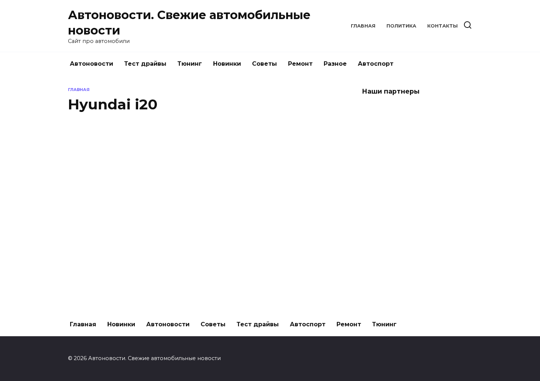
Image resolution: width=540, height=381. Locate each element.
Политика (401, 26)
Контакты (442, 26)
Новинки (227, 63)
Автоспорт (375, 63)
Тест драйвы (145, 63)
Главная (363, 26)
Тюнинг (189, 63)
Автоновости (91, 63)
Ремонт (300, 63)
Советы (264, 63)
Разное (335, 63)
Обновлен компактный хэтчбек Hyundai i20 (143, 177)
